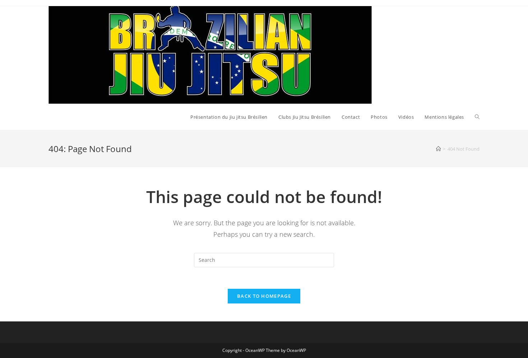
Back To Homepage (264, 296)
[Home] (438, 149)
